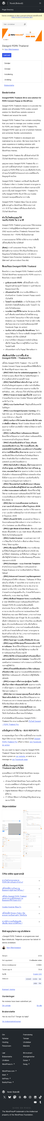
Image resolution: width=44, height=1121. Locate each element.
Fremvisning (27, 1035)
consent (28, 979)
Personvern (6, 1046)
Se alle (39, 1005)
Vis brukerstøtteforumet (11, 1021)
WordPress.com (9, 1071)
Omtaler (7, 69)
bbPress (6, 1078)
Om (3, 1035)
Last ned (7, 55)
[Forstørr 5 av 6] (39, 813)
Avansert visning (8, 989)
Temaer (26, 1038)
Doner (26, 1060)
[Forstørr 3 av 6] (18, 840)
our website (20, 756)
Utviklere (5, 1060)
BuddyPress (8, 1082)
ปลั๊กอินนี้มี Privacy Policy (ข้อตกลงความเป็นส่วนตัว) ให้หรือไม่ (14, 914)
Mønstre (26, 1046)
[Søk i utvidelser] (25, 24)
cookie (35, 979)
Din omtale (6, 1005)
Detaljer (7, 63)
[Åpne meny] (40, 3)
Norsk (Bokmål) (13, 1092)
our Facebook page (20, 759)
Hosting (5, 1042)
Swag (26, 1064)
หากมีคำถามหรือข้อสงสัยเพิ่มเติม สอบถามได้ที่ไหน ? (12, 922)
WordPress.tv (8, 1064)
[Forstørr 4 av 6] (18, 857)
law (40, 979)
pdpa (35, 983)
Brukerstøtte (9, 85)
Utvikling (7, 80)
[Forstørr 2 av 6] (18, 826)
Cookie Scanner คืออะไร (11, 907)
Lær (3, 1053)
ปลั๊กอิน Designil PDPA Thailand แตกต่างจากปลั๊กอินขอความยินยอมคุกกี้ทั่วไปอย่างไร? (14, 898)
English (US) (37, 974)
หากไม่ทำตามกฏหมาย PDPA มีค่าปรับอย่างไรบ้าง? (12, 881)
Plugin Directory (7, 10)
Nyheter (5, 1038)
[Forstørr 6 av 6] (39, 834)
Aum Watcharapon (12, 49)
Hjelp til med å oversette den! (22, 17)
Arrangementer (28, 1057)
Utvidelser (27, 1042)
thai (40, 983)
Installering (8, 74)
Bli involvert (27, 1053)
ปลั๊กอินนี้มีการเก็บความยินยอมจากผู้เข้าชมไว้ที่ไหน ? (13, 889)
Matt (5, 1075)
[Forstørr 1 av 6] (18, 813)
